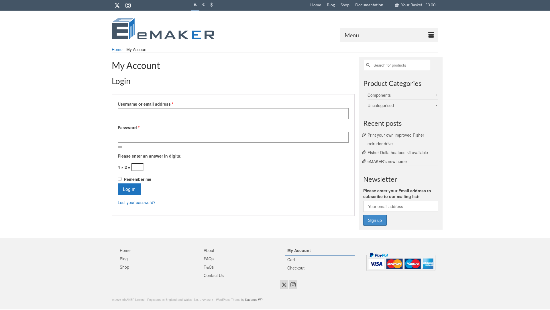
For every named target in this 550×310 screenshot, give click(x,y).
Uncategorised (381, 105)
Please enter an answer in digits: (150, 156)
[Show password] (120, 147)
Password (137, 127)
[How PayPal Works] (400, 261)
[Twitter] (117, 5)
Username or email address (154, 104)
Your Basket (417, 4)
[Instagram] (128, 5)
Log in (129, 189)
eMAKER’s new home (387, 161)
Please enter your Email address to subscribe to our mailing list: (397, 193)
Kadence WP (254, 300)
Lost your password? (137, 202)
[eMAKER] (163, 28)
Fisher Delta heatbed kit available (398, 152)
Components (379, 95)
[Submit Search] (367, 65)
